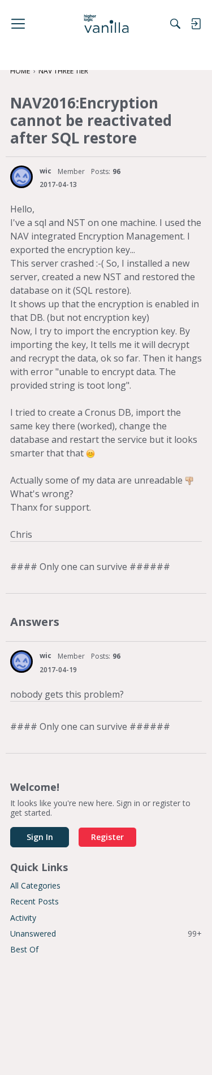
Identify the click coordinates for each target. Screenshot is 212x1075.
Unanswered (106, 933)
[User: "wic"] (21, 177)
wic (45, 171)
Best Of (24, 949)
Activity (23, 917)
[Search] (175, 23)
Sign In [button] (40, 837)
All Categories (35, 885)
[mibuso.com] (106, 23)
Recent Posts (34, 901)
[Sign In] (195, 23)
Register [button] (107, 837)
